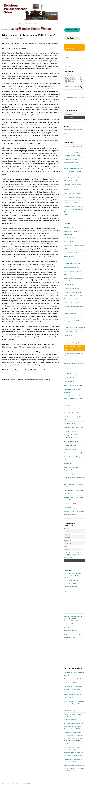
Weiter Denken (68, 504)
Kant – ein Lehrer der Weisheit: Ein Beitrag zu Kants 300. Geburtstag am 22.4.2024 (74, 768)
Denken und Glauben (70, 288)
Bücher (49, 23)
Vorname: (66, 528)
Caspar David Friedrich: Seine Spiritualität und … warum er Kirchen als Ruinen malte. (74, 717)
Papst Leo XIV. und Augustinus (73, 417)
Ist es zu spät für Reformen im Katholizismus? (28, 35)
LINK (66, 591)
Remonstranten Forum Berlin (72, 453)
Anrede (66, 546)
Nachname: (67, 534)
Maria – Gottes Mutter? (71, 409)
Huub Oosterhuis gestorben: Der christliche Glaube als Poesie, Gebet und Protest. (73, 726)
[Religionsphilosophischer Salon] (30, 19)
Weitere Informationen (70, 586)
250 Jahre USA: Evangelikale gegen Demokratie (73, 617)
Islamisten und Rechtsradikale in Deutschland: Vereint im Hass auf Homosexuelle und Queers (73, 200)
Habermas (67, 335)
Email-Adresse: (68, 540)
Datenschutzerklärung (70, 679)
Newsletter (33, 23)
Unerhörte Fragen (72, 30)
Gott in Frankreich (69, 331)
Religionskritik (68, 449)
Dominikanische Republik (71, 303)
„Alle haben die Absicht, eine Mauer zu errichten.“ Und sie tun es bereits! (74, 187)
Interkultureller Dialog (70, 343)
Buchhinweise (68, 260)
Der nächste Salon (69, 299)
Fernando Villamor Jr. (23, 783)
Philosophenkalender (70, 431)
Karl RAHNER (68, 378)
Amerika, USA (68, 238)
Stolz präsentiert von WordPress (13, 782)
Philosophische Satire (70, 445)
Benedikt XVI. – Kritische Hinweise (74, 246)
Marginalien (67, 405)
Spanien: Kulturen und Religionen (73, 457)
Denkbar (66, 284)
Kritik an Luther (68, 381)
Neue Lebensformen (70, 413)
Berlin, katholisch (69, 252)
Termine (66, 463)
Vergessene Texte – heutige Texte (74, 477)
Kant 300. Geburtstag (70, 374)
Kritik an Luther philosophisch (72, 385)
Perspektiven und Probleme (72, 427)
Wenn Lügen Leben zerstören (72, 193)
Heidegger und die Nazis (71, 339)
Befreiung (17, 389)
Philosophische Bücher (70, 263)
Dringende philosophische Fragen (74, 306)
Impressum (64, 23)
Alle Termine (67, 134)
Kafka (66, 360)
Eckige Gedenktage (70, 313)
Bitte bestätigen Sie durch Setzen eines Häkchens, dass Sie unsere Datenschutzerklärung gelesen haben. (73, 555)
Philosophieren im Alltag (71, 441)
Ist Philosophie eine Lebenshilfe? (73, 353)
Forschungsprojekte (70, 321)
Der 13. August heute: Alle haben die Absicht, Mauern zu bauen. (73, 576)
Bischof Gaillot (68, 256)
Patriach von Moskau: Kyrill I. (72, 423)
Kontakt (56, 23)
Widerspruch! (68, 507)
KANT (66, 370)
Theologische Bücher (29, 389)
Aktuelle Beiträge (72, 38)
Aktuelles (42, 23)
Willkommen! (23, 23)
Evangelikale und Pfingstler (72, 317)
